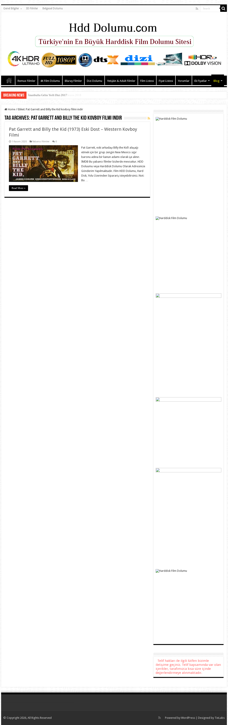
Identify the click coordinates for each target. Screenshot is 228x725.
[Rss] (197, 8)
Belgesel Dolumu (53, 8)
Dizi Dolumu (94, 81)
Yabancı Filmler (41, 141)
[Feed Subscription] (149, 118)
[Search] (223, 8)
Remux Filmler (26, 81)
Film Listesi (147, 81)
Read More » (18, 188)
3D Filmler (32, 8)
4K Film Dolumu (50, 81)
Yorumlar (183, 81)
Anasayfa (9, 80)
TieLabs (220, 717)
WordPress (188, 717)
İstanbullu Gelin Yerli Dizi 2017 (47, 95)
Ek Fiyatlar (200, 81)
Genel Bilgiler (11, 8)
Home (11, 109)
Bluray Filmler (73, 81)
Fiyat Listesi (166, 81)
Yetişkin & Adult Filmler (121, 81)
